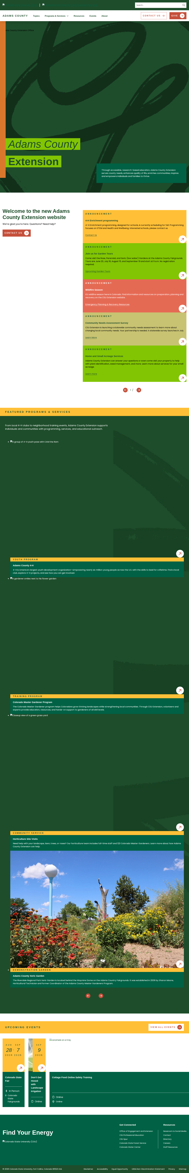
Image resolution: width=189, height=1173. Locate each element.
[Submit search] (183, 5)
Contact (167, 1135)
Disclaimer (88, 1169)
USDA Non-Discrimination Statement (148, 1169)
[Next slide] (139, 390)
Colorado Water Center (130, 1147)
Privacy (172, 1169)
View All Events (162, 1027)
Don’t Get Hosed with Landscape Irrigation (37, 1084)
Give (174, 16)
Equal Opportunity (120, 1169)
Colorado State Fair (13, 1079)
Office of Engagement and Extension (136, 1131)
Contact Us (152, 16)
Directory (167, 1139)
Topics (36, 16)
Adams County (15, 15)
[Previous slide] (125, 390)
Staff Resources (170, 1147)
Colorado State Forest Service (132, 1143)
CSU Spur (123, 1139)
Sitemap (182, 1169)
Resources (79, 16)
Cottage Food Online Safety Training (72, 1077)
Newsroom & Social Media (174, 1131)
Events (92, 16)
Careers (166, 1143)
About (104, 16)
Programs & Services (55, 16)
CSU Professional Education (131, 1135)
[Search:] (160, 5)
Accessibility (102, 1169)
